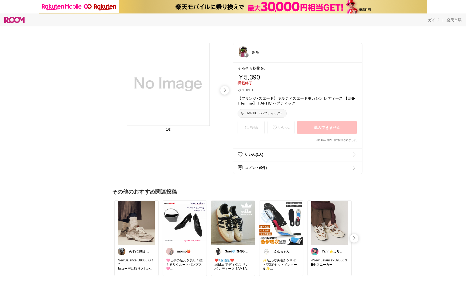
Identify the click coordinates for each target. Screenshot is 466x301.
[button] (243, 51)
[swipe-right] (224, 90)
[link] (136, 222)
